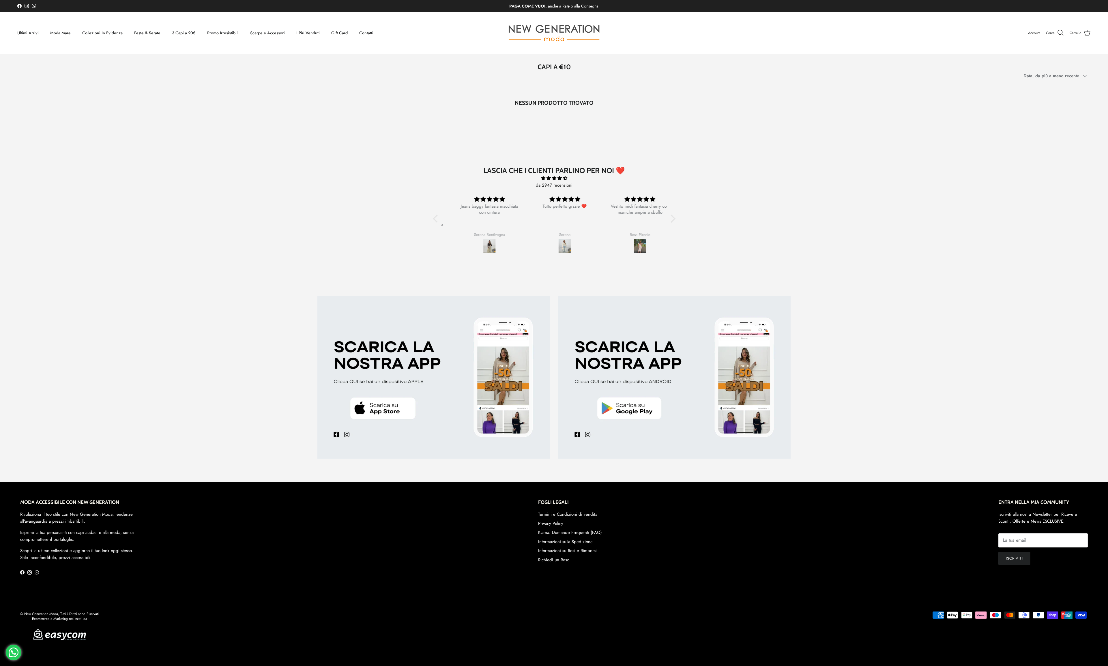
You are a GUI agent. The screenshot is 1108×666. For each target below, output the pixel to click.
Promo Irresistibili (223, 33)
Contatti (366, 33)
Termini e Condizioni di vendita (567, 514)
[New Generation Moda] (554, 33)
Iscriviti (1014, 558)
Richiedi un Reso (553, 560)
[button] (437, 219)
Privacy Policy (550, 523)
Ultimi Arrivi (28, 33)
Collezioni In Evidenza (102, 33)
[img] (554, 178)
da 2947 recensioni (554, 185)
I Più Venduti (308, 33)
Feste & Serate (147, 33)
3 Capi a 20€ (184, 33)
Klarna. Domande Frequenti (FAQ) (570, 532)
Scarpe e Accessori (267, 33)
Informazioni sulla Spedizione (565, 542)
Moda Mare (60, 33)
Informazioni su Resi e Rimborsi (567, 550)
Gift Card (339, 33)
